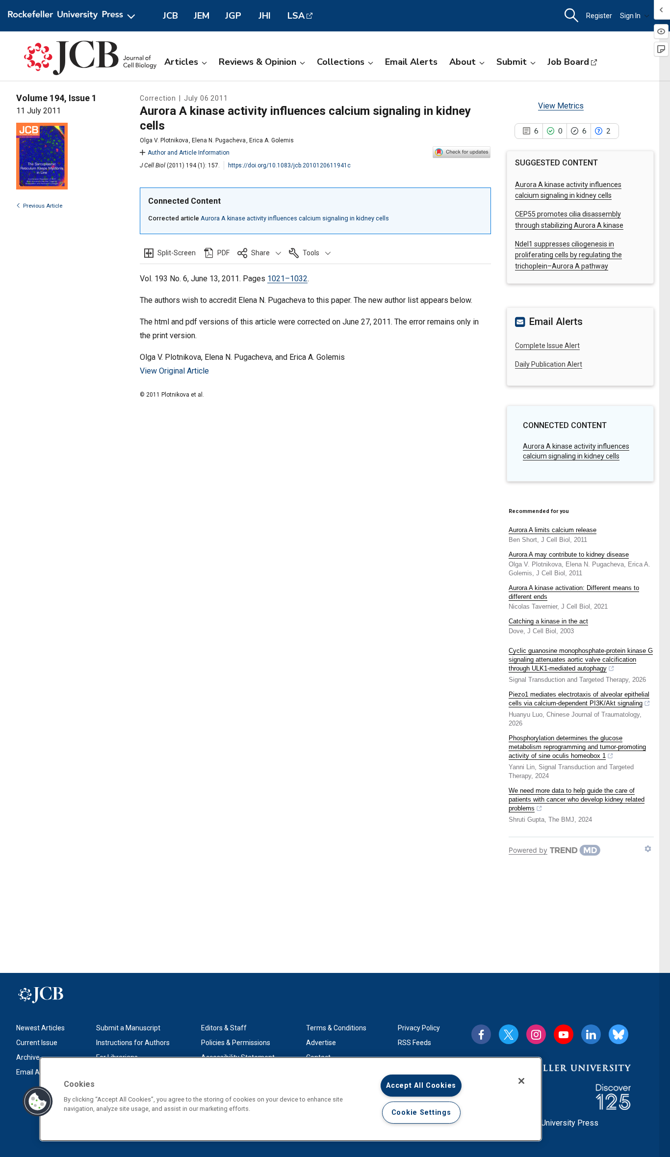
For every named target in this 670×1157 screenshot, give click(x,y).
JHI (264, 16)
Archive (28, 1057)
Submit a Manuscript (128, 1028)
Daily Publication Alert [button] (548, 364)
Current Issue (36, 1043)
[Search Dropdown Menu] (571, 15)
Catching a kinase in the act (548, 621)
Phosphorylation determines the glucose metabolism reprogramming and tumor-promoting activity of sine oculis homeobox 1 (577, 746)
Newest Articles (40, 1028)
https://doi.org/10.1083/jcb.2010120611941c (289, 165)
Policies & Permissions (235, 1043)
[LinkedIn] (591, 1034)
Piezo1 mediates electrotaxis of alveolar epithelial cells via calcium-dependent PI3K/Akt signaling (579, 699)
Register (599, 16)
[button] (259, 253)
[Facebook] (481, 1034)
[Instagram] (536, 1034)
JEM (201, 16)
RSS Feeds (414, 1043)
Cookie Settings (421, 1112)
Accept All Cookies (421, 1085)
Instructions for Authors (133, 1043)
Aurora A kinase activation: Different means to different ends (574, 592)
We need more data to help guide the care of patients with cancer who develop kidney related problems (576, 799)
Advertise (321, 1043)
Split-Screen (176, 253)
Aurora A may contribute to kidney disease (569, 554)
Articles (181, 61)
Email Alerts (411, 61)
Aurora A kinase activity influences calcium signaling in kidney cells (295, 218)
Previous (42, 206)
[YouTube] (563, 1034)
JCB (170, 16)
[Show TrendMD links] (648, 849)
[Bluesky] (618, 1034)
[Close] (521, 1081)
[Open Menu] (73, 15)
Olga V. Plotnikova (164, 140)
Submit (511, 61)
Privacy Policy (419, 1028)
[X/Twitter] (508, 1034)
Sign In (630, 16)
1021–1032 (287, 278)
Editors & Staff (224, 1028)
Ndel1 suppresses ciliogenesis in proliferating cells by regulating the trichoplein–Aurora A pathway (568, 255)
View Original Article (174, 371)
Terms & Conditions (336, 1028)
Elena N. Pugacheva (219, 140)
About (462, 61)
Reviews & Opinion (257, 61)
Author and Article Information (189, 152)
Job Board (568, 61)
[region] (290, 1099)
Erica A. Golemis (271, 140)
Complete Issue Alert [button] (547, 346)
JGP (233, 16)
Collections (340, 61)
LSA (296, 16)
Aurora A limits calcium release (552, 530)
